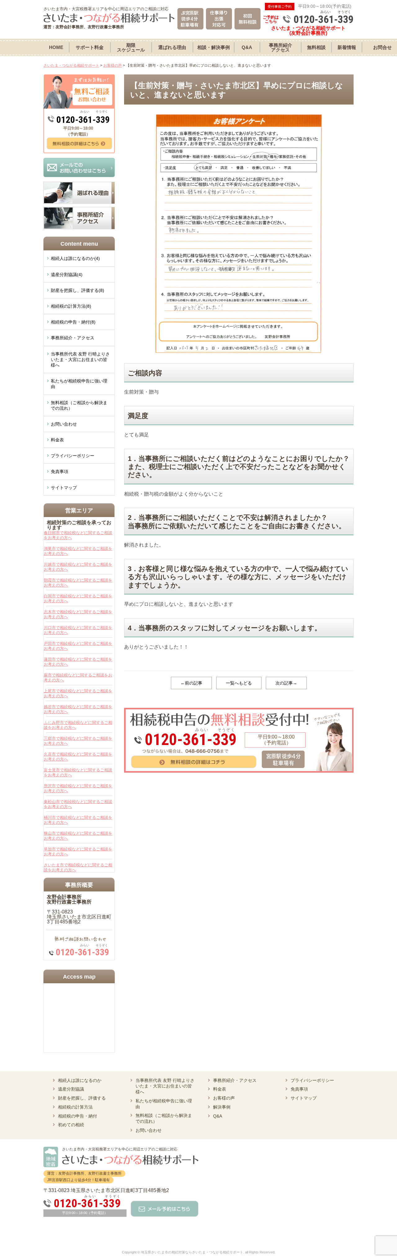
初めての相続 (71, 1124)
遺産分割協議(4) (67, 274)
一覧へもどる (239, 683)
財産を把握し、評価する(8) (77, 290)
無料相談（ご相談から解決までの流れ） (79, 405)
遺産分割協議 (71, 1089)
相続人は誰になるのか (79, 1080)
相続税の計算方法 (75, 1107)
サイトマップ (64, 487)
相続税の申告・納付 (77, 1116)
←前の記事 (191, 683)
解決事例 (221, 1107)
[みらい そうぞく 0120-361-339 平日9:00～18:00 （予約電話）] (239, 710)
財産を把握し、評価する (82, 1098)
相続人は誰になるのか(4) (75, 258)
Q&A (217, 1116)
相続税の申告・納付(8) (73, 321)
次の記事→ (286, 683)
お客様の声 (224, 1098)
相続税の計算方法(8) (71, 306)
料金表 (57, 439)
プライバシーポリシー (72, 455)
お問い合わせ (64, 424)
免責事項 (59, 471)
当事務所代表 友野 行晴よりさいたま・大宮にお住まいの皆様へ (80, 359)
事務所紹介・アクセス (72, 337)
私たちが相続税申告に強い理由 (79, 383)
